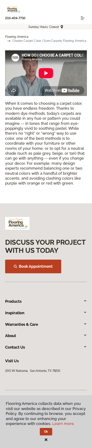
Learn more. (63, 423)
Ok (46, 431)
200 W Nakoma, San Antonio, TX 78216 (32, 370)
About (10, 335)
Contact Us (15, 347)
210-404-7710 (15, 18)
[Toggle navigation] (82, 18)
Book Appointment (36, 266)
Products (13, 301)
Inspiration (14, 313)
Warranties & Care (21, 324)
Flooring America (16, 36)
